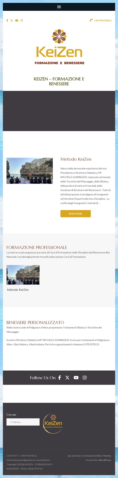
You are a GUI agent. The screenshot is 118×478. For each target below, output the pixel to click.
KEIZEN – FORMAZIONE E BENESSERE (59, 81)
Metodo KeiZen (17, 290)
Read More (75, 213)
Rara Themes (104, 455)
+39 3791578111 (103, 20)
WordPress (105, 460)
